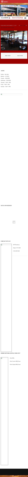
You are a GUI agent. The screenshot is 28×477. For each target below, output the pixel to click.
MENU (6, 2)
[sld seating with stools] (14, 41)
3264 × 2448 (22, 25)
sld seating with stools (7, 27)
